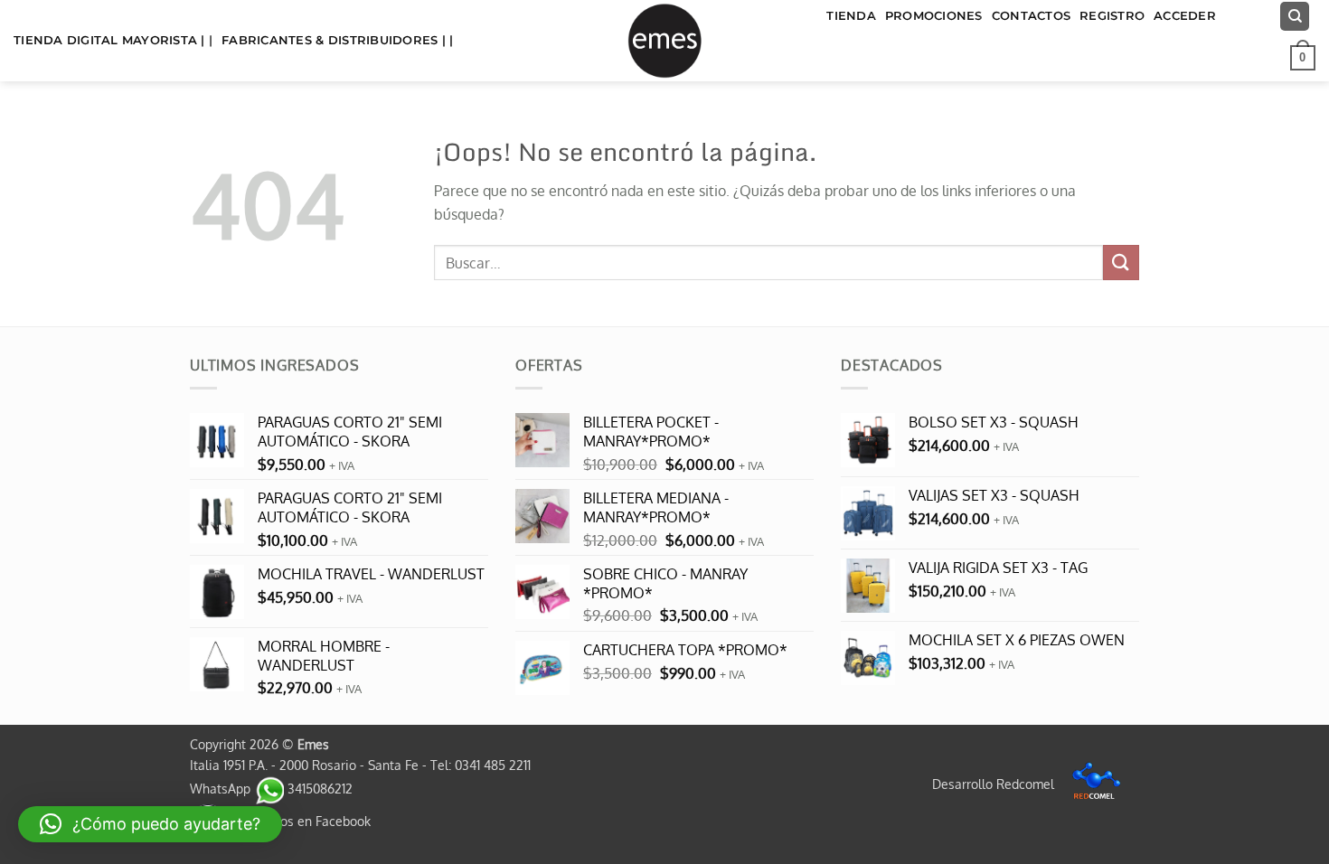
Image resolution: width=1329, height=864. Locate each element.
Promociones (934, 16)
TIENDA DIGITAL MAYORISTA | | (113, 40)
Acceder (1185, 16)
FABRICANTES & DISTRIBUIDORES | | (337, 40)
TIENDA (851, 16)
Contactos (1031, 16)
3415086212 (318, 788)
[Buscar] (1294, 17)
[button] (1302, 58)
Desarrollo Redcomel (995, 783)
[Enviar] (1121, 262)
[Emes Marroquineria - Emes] (664, 40)
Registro (1112, 16)
